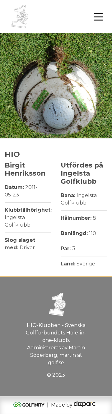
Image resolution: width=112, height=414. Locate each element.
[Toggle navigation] (98, 16)
